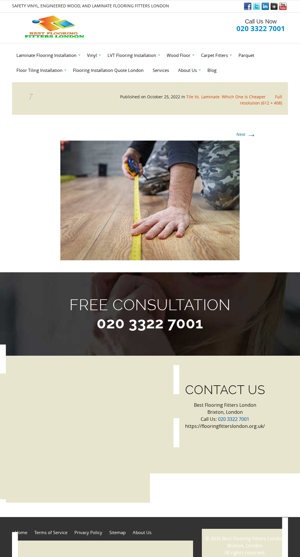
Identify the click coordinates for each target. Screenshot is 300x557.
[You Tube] (283, 6)
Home (21, 532)
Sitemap (117, 532)
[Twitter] (256, 6)
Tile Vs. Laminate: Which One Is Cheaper (226, 96)
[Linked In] (265, 6)
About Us (142, 532)
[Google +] (274, 6)
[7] (150, 199)
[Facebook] (247, 6)
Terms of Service (50, 532)
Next (246, 134)
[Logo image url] (55, 27)
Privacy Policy (88, 532)
